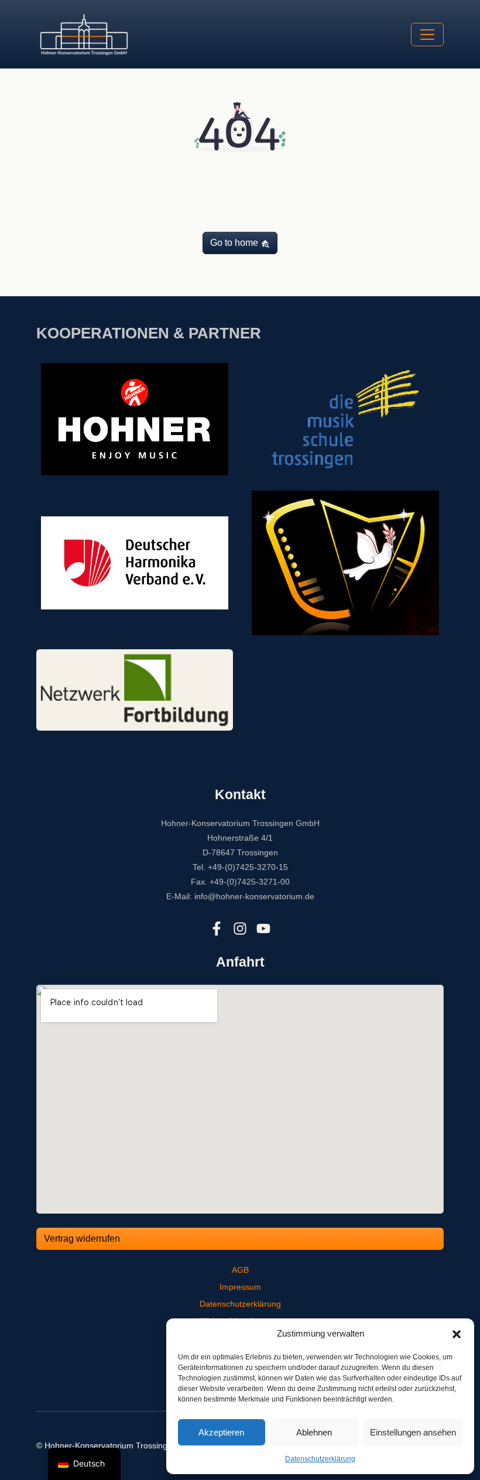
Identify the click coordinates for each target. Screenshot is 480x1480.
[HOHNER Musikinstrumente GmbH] (134, 418)
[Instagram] (240, 928)
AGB (240, 1270)
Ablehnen (314, 1432)
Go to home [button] (235, 243)
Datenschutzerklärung (320, 1459)
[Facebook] (217, 928)
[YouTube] (263, 928)
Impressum (240, 1286)
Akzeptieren (221, 1432)
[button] (456, 1333)
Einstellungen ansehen (413, 1432)
